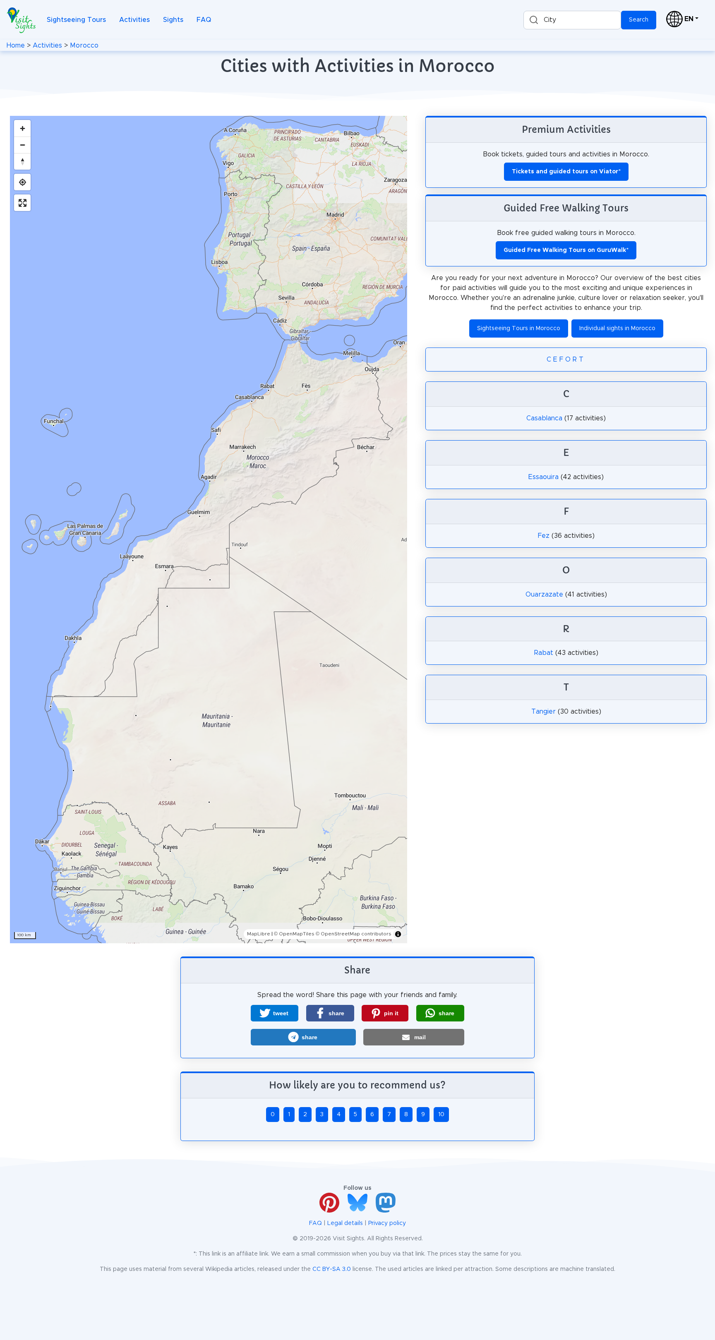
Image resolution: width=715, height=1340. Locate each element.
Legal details (345, 1223)
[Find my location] (22, 182)
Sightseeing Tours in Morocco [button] (518, 328)
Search (638, 20)
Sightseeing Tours (76, 20)
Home (16, 45)
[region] (208, 529)
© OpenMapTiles (294, 933)
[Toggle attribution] (398, 934)
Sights (173, 20)
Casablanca (544, 418)
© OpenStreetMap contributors (353, 933)
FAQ (204, 20)
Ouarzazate (544, 594)
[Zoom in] (22, 128)
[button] (274, 1013)
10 (441, 1114)
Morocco (84, 45)
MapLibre (258, 933)
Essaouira (543, 477)
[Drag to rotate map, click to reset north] (22, 161)
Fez (543, 535)
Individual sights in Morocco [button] (617, 328)
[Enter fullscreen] (22, 202)
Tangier (543, 711)
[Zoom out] (22, 145)
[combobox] (572, 20)
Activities (134, 20)
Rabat (543, 653)
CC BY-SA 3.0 (331, 1269)
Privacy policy (387, 1223)
